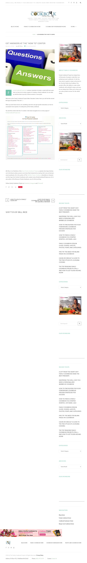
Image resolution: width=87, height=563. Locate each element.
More (73, 26)
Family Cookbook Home (32, 26)
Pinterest (40, 183)
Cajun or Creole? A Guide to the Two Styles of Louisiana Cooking (69, 260)
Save (21, 187)
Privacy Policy (39, 555)
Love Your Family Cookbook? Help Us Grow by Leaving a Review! (40, 200)
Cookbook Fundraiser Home (56, 26)
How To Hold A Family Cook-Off (18, 200)
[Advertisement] (71, 184)
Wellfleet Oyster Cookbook (34, 175)
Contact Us (54, 558)
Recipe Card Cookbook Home (66, 524)
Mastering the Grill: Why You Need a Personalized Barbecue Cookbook (69, 218)
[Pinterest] (74, 3)
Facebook (26, 183)
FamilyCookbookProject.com (20, 90)
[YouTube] (76, 3)
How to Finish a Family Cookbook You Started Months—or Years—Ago (67, 237)
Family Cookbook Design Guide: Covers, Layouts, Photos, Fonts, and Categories (70, 245)
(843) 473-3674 (40, 558)
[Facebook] (68, 3)
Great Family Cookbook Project (30, 171)
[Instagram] (71, 3)
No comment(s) (31, 46)
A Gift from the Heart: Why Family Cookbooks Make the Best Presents (69, 210)
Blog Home (15, 26)
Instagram (32, 183)
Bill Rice (20, 46)
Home (34, 34)
